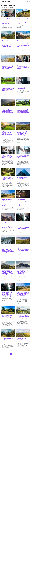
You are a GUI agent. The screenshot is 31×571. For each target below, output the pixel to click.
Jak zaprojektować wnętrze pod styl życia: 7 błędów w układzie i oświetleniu (22, 87)
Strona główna (28, 1)
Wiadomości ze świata (6, 1)
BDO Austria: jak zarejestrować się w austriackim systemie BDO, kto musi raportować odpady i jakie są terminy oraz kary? (23, 158)
